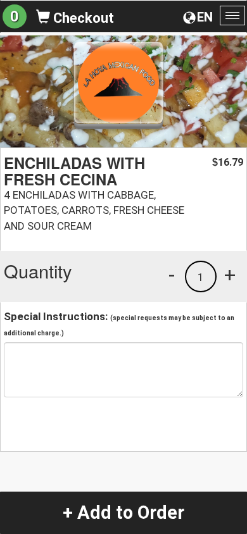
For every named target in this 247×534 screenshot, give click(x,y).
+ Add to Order (123, 512)
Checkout (82, 18)
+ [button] (230, 275)
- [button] (171, 275)
